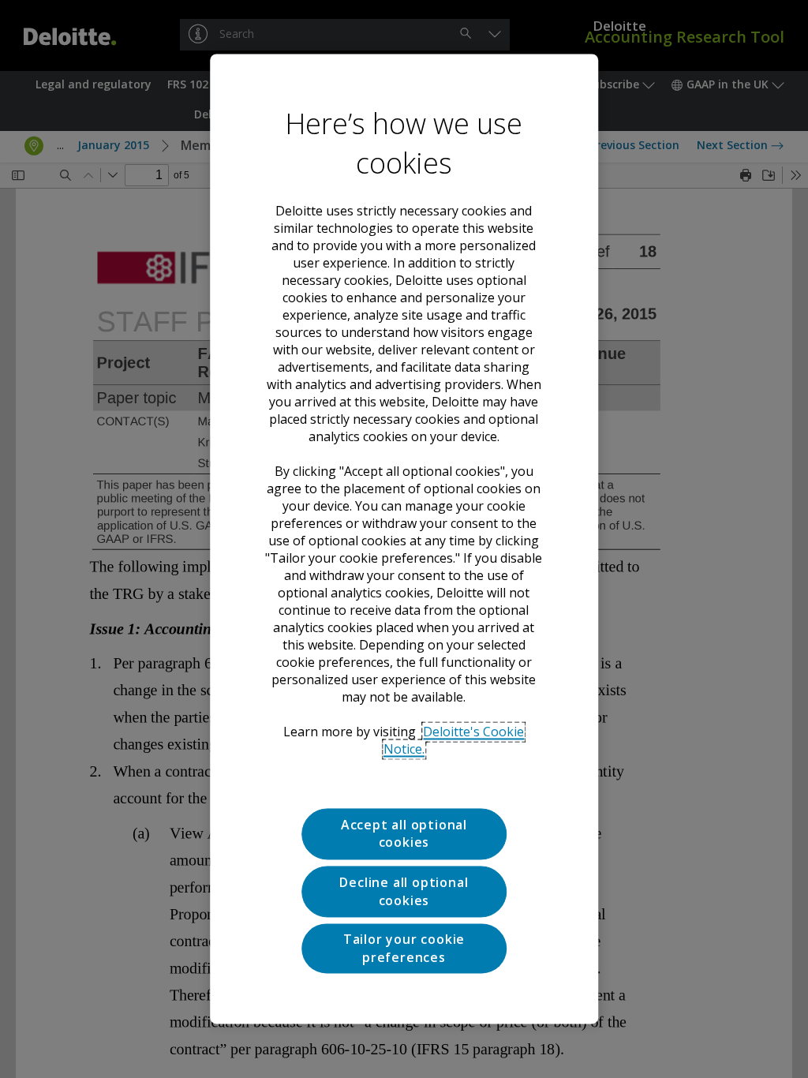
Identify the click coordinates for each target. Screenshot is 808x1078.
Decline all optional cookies (403, 891)
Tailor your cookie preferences (404, 948)
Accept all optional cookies (404, 833)
